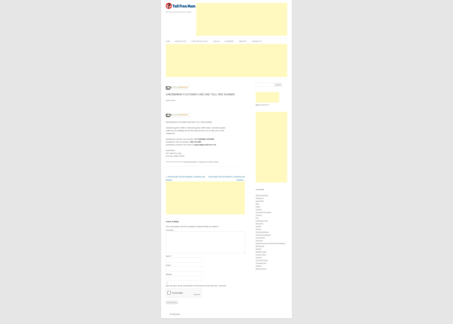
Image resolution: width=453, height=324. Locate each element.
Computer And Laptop (199, 41)
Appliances (260, 198)
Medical (258, 249)
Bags (257, 204)
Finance (258, 229)
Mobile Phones (180, 41)
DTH (257, 218)
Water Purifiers (261, 269)
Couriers (259, 215)
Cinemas (259, 209)
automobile (260, 201)
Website (169, 274)
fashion (258, 226)
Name (169, 256)
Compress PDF (257, 41)
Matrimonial (260, 246)
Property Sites (261, 255)
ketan (216, 162)
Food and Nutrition (190, 162)
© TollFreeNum (175, 314)
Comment (169, 230)
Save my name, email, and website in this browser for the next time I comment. (196, 286)
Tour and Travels (262, 260)
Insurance (259, 240)
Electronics (259, 223)
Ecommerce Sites (262, 221)
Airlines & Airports (262, 195)
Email (168, 265)
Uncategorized (261, 263)
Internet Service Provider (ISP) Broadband (270, 243)
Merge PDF (243, 41)
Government (229, 41)
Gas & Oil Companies (263, 235)
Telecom (216, 41)
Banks (258, 206)
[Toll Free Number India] (181, 6)
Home (168, 41)
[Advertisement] (241, 19)
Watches (259, 266)
